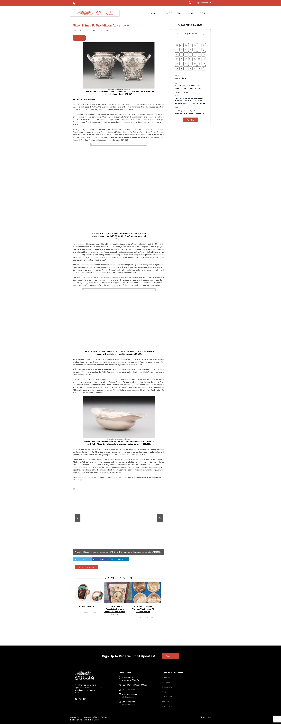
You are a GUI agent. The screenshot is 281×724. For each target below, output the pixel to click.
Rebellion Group (92, 720)
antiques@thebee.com (130, 704)
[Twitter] (81, 700)
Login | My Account (203, 3)
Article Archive (168, 696)
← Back (79, 38)
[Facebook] (77, 700)
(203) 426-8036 (128, 690)
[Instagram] (85, 700)
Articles (191, 13)
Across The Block (86, 606)
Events (180, 13)
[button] (77, 518)
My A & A (168, 13)
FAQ (164, 692)
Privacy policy (205, 717)
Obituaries (166, 701)
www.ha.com (152, 477)
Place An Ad (167, 687)
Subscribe (166, 682)
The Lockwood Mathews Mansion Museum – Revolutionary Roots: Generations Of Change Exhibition (190, 100)
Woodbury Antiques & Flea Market (190, 113)
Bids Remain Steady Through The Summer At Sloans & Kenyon (143, 609)
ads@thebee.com (129, 697)
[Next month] (204, 33)
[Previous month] (177, 33)
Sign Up (170, 656)
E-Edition (204, 13)
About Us (155, 13)
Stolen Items (167, 706)
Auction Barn (180, 78)
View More (190, 120)
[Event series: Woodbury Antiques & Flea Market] (194, 111)
